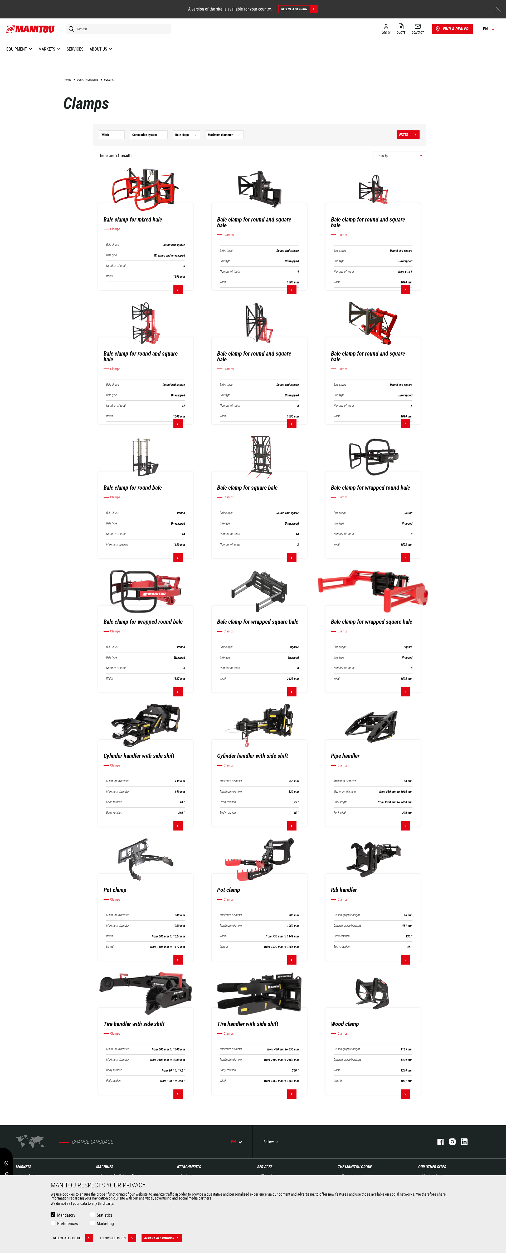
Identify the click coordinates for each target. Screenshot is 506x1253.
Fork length (340, 802)
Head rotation (114, 802)
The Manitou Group (355, 1166)
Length (110, 946)
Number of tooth (116, 265)
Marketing (105, 1223)
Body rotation (114, 812)
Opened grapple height (347, 925)
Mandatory (66, 1215)
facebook (438, 1141)
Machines (104, 1166)
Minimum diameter (117, 781)
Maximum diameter (117, 791)
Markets (23, 1166)
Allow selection (113, 1238)
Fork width (340, 812)
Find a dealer (456, 28)
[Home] (30, 29)
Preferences (67, 1223)
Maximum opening (117, 544)
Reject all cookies (67, 1238)
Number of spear (230, 544)
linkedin (462, 1141)
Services (265, 1166)
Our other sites (432, 1166)
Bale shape (112, 244)
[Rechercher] (70, 29)
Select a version (294, 9)
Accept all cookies (159, 1238)
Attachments (189, 1166)
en (233, 1141)
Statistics (105, 1215)
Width (109, 276)
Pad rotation (113, 1080)
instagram (450, 1141)
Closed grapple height (347, 915)
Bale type (111, 255)
